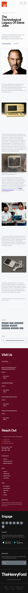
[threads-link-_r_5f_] (10, 522)
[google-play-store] (18, 542)
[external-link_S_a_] (14, 440)
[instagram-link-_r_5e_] (6, 522)
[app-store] (7, 542)
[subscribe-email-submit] (24, 563)
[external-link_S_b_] (14, 441)
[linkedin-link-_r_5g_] (14, 522)
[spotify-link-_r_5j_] (3, 526)
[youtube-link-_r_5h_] (17, 522)
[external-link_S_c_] (14, 443)
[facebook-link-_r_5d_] (3, 522)
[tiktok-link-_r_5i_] (21, 522)
